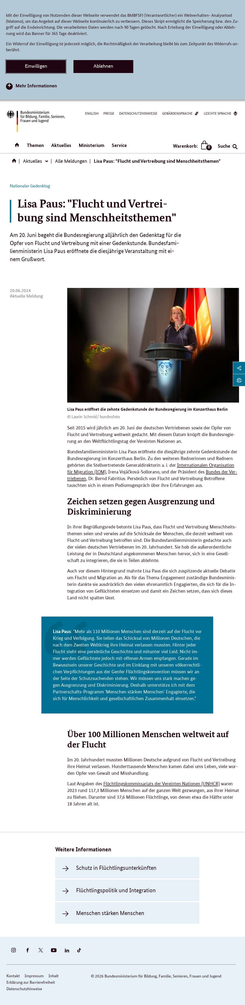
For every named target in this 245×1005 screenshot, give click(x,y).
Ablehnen (103, 66)
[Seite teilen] (239, 368)
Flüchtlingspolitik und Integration (116, 890)
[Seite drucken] (239, 380)
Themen (35, 145)
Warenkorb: (191, 146)
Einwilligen (36, 66)
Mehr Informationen (36, 86)
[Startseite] (15, 162)
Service (119, 145)
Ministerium (91, 145)
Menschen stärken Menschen (110, 913)
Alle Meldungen (71, 161)
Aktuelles (61, 145)
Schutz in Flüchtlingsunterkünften (116, 867)
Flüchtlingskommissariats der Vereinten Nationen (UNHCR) (161, 783)
